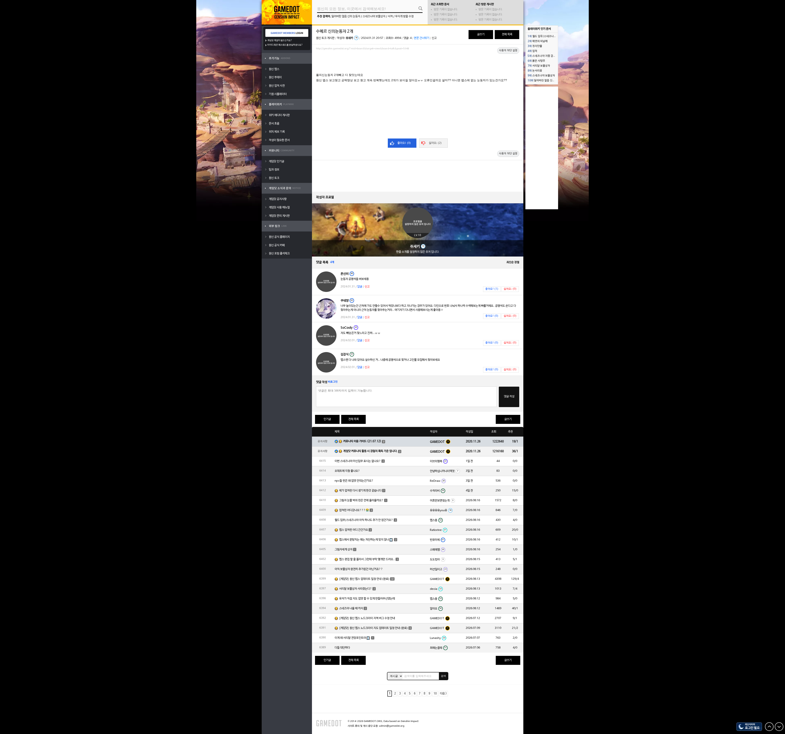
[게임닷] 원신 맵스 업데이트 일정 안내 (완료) (364, 579)
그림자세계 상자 (343, 549)
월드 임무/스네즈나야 (542, 36)
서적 (390, 16)
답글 (359, 286)
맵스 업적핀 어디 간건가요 (353, 529)
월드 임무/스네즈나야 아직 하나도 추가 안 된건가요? (364, 520)
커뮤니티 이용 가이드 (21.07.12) (362, 441)
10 (435, 693)
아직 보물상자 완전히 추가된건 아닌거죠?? (359, 569)
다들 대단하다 (342, 647)
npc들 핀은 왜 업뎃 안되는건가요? (354, 480)
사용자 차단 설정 (508, 50)
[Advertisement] (417, 63)
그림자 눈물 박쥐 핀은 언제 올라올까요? (361, 500)
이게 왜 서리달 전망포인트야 (350, 637)
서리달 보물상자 (539, 65)
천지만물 (535, 46)
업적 (532, 51)
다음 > (443, 693)
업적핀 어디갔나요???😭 (354, 510)
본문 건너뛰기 (421, 38)
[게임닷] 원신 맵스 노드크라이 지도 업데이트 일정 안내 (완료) (373, 628)
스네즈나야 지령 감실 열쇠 (543, 56)
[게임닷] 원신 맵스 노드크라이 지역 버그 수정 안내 (367, 618)
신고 (434, 38)
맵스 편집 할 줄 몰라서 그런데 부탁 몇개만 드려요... (367, 559)
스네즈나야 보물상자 (374, 16)
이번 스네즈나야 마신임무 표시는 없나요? (358, 461)
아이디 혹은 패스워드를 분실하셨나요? (285, 45)
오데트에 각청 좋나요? (347, 471)
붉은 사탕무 (536, 61)
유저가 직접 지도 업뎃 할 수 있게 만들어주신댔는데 (367, 598)
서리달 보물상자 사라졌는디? (355, 588)
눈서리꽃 (535, 70)
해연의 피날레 (538, 41)
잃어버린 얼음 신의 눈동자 (345, 16)
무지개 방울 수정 (404, 16)
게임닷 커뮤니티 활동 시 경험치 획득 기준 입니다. (370, 451)
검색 (443, 675)
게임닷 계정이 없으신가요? (279, 40)
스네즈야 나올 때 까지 (351, 608)
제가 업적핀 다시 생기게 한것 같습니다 (360, 490)
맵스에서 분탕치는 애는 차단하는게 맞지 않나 (364, 539)
